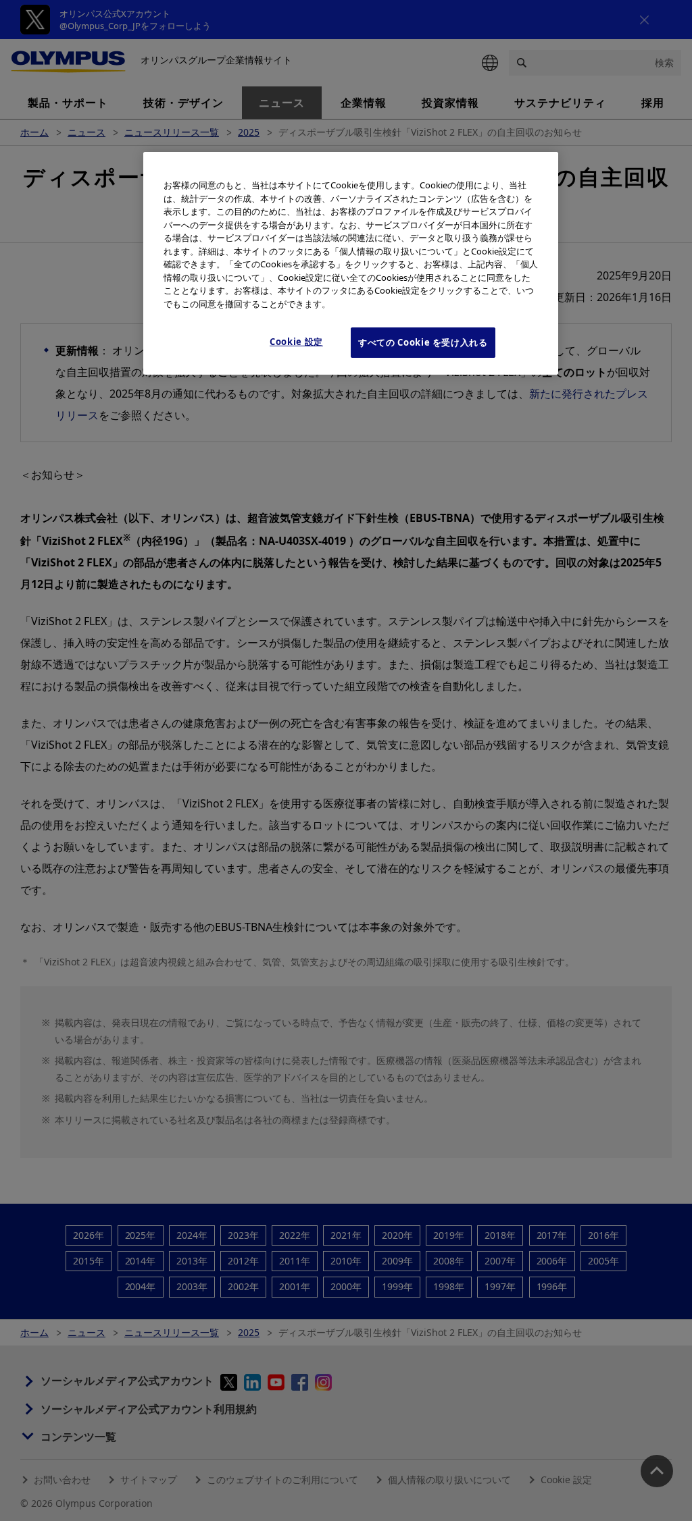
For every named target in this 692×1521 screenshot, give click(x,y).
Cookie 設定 (296, 342)
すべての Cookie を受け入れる (423, 342)
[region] (350, 263)
